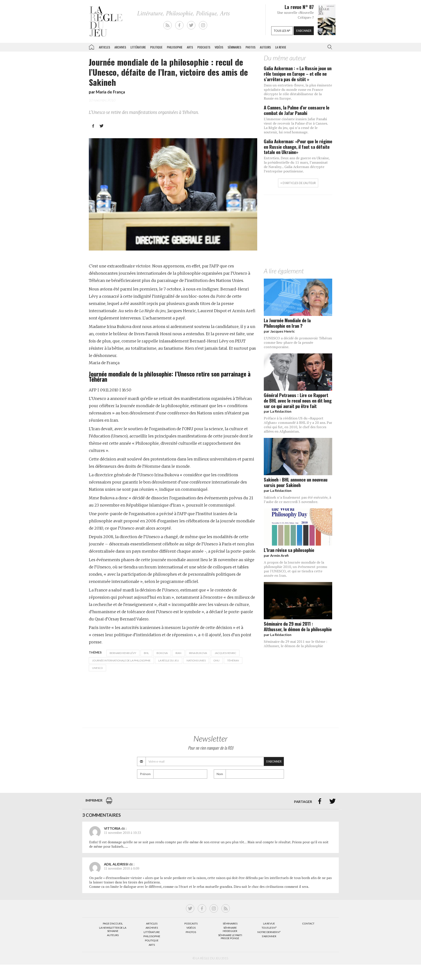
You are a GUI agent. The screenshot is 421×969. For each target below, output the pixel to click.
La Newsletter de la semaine (112, 929)
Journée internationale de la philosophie (121, 660)
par (279, 331)
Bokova (162, 653)
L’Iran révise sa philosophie (289, 549)
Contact (308, 923)
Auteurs (265, 47)
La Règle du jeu (168, 660)
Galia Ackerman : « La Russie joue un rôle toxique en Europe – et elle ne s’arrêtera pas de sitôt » (298, 73)
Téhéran (233, 660)
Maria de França (110, 92)
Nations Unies (196, 660)
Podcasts (203, 47)
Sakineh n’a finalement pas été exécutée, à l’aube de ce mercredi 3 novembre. (297, 499)
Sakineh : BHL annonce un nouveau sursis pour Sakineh (295, 482)
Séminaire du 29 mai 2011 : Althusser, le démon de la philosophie (298, 626)
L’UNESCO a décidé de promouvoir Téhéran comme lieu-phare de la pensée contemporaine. (298, 342)
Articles (104, 47)
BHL (146, 653)
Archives (120, 47)
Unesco (97, 668)
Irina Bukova (198, 653)
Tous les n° (282, 30)
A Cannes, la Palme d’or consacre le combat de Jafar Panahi (296, 110)
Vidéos (219, 47)
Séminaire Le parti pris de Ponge (230, 936)
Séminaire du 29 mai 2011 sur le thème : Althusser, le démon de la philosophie (295, 643)
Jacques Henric (225, 653)
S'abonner (303, 30)
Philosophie (174, 47)
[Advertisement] (297, 232)
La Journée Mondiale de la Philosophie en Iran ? (287, 323)
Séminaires (234, 47)
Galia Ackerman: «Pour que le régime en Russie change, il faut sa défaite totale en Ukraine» (298, 147)
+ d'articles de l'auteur (298, 183)
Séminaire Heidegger (230, 929)
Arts (190, 47)
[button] (329, 47)
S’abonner (269, 936)
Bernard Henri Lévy (123, 653)
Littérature (138, 47)
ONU (216, 660)
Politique (156, 47)
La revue (280, 47)
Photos (250, 47)
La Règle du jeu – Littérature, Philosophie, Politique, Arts (91, 46)
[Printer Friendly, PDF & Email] (109, 803)
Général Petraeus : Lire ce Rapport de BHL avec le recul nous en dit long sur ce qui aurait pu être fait (298, 400)
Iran (178, 653)
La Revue (269, 923)
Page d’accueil (113, 923)
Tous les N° (269, 927)
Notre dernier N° (269, 932)
